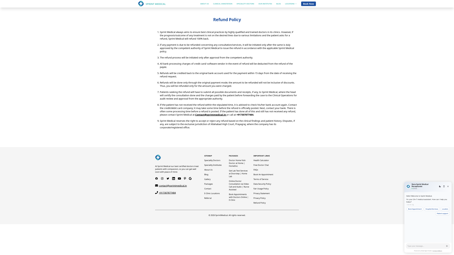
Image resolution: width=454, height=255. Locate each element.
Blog (206, 174)
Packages (208, 184)
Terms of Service (260, 179)
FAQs (255, 169)
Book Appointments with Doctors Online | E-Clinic (238, 197)
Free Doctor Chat (261, 165)
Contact (207, 188)
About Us (208, 169)
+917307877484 (167, 192)
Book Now (308, 3)
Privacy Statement (261, 193)
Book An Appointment (263, 174)
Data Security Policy (262, 184)
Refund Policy (259, 203)
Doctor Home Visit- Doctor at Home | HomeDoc (237, 163)
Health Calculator (261, 160)
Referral (208, 198)
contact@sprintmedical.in (173, 185)
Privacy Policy (259, 198)
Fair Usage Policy (261, 188)
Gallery (207, 179)
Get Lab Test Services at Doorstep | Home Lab (238, 173)
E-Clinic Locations (212, 193)
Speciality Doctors (212, 160)
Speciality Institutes (213, 165)
